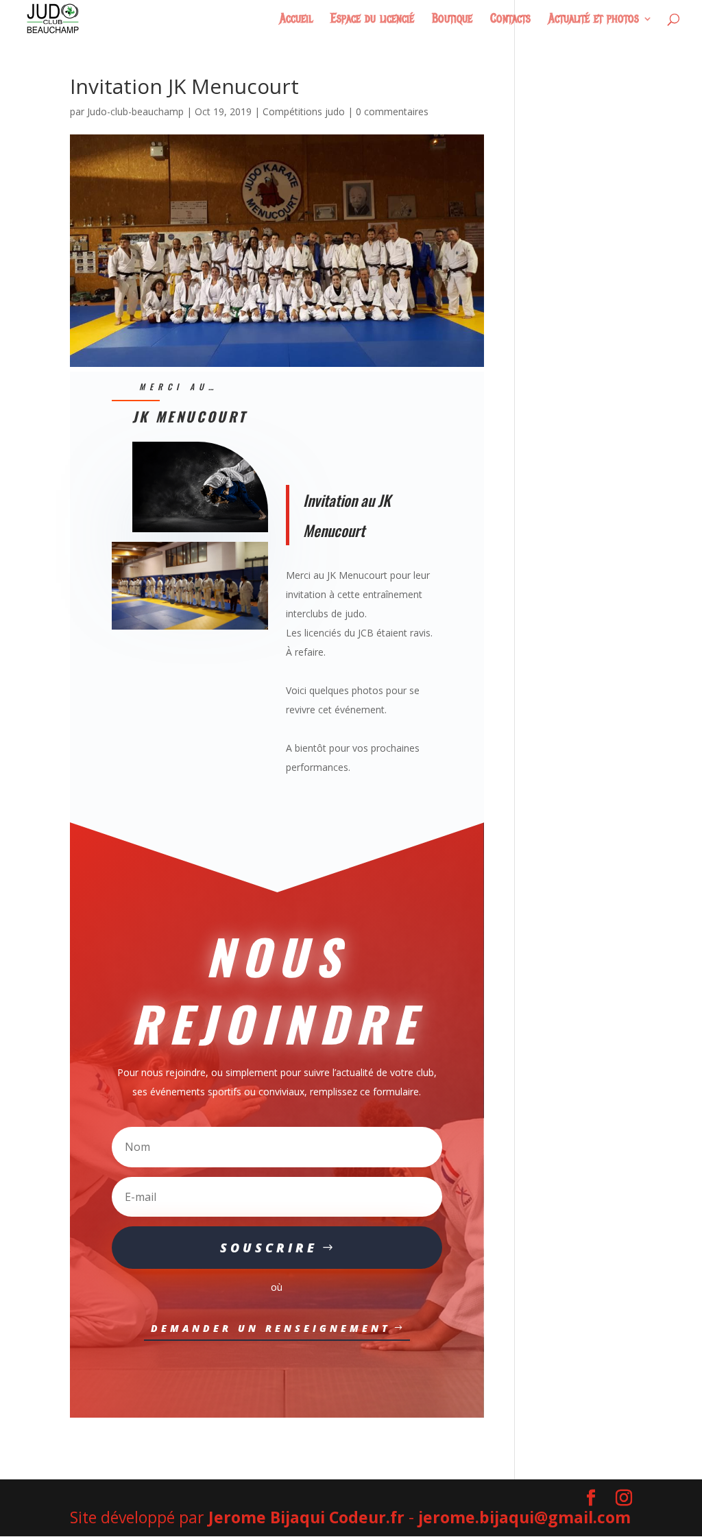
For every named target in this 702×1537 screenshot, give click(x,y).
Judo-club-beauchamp (135, 111)
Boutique (452, 20)
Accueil (296, 20)
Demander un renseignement (271, 1328)
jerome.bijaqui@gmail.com (524, 1517)
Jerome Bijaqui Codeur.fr (306, 1517)
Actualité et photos (593, 20)
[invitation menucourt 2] (190, 629)
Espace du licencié (372, 20)
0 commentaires (392, 111)
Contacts (510, 20)
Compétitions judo (304, 111)
